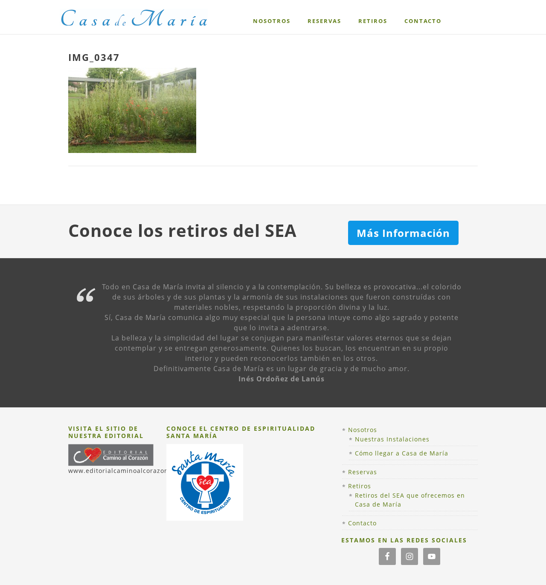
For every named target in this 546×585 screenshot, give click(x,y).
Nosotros (362, 430)
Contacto (362, 523)
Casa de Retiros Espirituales (142, 24)
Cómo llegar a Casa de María (401, 453)
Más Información (403, 233)
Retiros (359, 486)
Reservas (362, 472)
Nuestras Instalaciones (392, 439)
